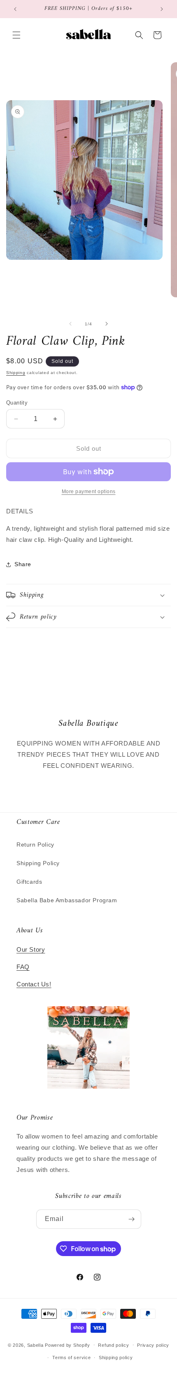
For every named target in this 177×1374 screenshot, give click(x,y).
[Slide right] (107, 324)
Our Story (30, 949)
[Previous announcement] (15, 9)
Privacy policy (153, 1345)
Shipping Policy (38, 863)
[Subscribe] (132, 1219)
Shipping (16, 372)
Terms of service (71, 1357)
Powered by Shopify (67, 1344)
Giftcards (29, 881)
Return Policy (35, 844)
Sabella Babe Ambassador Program (66, 900)
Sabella (35, 1344)
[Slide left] (70, 324)
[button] (16, 35)
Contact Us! (33, 984)
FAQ (23, 966)
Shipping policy (116, 1357)
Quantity (17, 403)
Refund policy (113, 1345)
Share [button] (22, 564)
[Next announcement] (162, 9)
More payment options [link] (89, 491)
